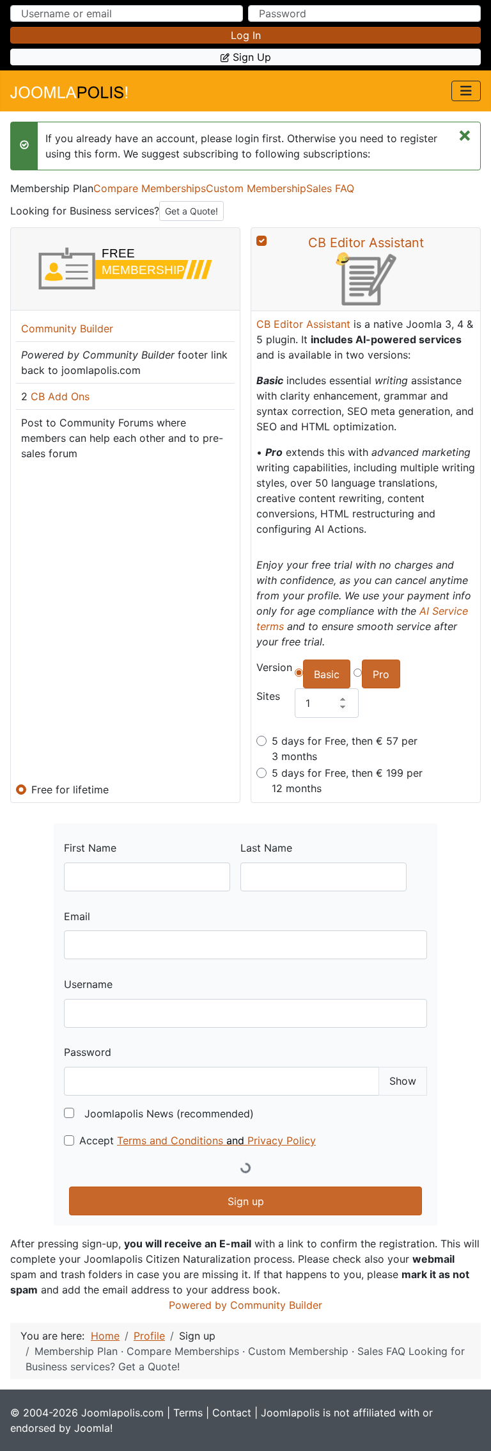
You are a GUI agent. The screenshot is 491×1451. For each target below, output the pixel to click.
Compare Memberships (149, 188)
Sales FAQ (330, 188)
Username (88, 984)
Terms (188, 1412)
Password (87, 1052)
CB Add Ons (60, 396)
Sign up (252, 57)
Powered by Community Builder (245, 1305)
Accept (197, 1140)
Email (77, 916)
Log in (246, 35)
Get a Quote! (191, 211)
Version (274, 667)
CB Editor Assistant (366, 242)
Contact (231, 1412)
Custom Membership (256, 188)
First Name (90, 847)
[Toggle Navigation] (466, 91)
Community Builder (67, 328)
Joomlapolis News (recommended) (169, 1113)
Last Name (266, 847)
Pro (381, 674)
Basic (326, 674)
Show (402, 1080)
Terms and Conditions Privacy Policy (216, 1140)
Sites (268, 696)
